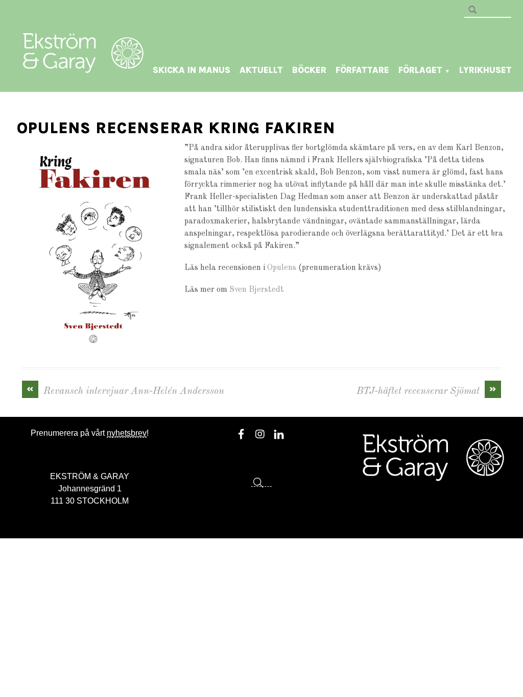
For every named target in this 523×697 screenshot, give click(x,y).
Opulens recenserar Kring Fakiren (176, 128)
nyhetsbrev (127, 433)
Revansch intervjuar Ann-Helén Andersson (126, 390)
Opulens (281, 268)
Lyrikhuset (485, 70)
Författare (362, 70)
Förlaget (424, 70)
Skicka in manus (191, 70)
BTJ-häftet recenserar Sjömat (426, 390)
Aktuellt (261, 70)
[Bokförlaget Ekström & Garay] (83, 66)
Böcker (309, 70)
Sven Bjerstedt (256, 290)
